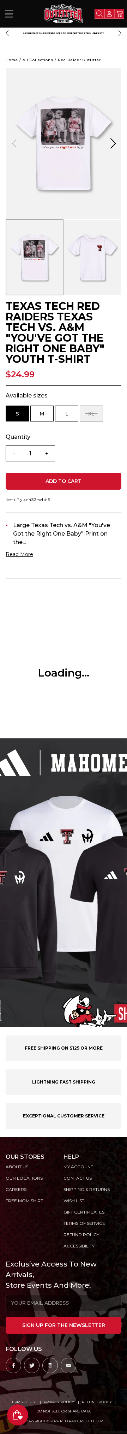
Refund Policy (97, 1402)
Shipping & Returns (87, 1189)
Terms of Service (84, 1223)
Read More (19, 554)
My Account (78, 1166)
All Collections (38, 60)
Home (12, 60)
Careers (16, 1189)
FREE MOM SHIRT (24, 1200)
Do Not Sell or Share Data (63, 1411)
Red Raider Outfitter (79, 60)
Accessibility (79, 1246)
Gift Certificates (84, 1212)
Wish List (74, 1200)
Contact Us (78, 1178)
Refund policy (81, 1234)
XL (95, 416)
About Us (17, 1166)
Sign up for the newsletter (63, 1325)
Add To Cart (63, 481)
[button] (7, 33)
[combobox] (99, 14)
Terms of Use (23, 1402)
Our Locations (24, 1178)
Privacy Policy (59, 1402)
